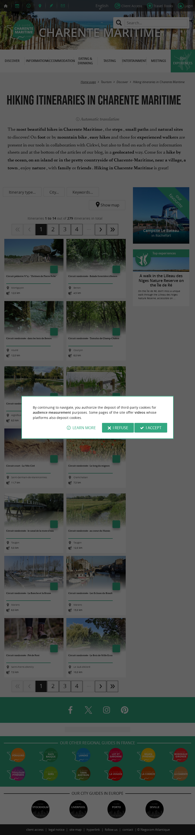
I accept (153, 427)
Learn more (84, 427)
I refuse (120, 427)
